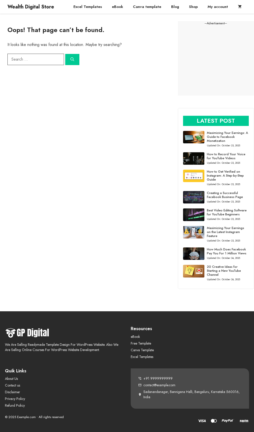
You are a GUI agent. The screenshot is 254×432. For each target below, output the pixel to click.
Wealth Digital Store (30, 6)
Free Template (141, 343)
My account (218, 6)
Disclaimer (12, 392)
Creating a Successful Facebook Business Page (225, 195)
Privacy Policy (15, 398)
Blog (175, 6)
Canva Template (142, 350)
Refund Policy (15, 405)
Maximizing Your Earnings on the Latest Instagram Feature (225, 232)
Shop (193, 6)
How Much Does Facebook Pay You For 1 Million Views (226, 251)
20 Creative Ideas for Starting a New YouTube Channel (224, 270)
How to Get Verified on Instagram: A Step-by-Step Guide (225, 175)
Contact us (12, 385)
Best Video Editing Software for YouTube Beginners (227, 212)
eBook (117, 6)
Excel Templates (87, 6)
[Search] (72, 59)
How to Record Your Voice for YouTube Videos (226, 156)
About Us (11, 378)
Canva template (147, 6)
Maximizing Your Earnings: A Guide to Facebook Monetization (227, 136)
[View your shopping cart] (240, 7)
